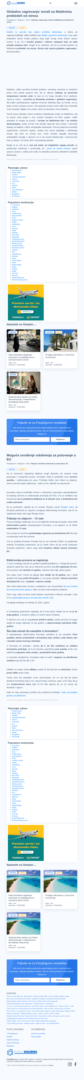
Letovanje (15, 185)
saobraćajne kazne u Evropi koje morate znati (37, 609)
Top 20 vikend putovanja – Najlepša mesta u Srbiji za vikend (26, 1036)
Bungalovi (15, 197)
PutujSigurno (11, 20)
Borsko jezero (17, 247)
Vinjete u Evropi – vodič (66, 1019)
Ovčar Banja (16, 264)
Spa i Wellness (17, 193)
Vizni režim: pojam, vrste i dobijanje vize (45, 1019)
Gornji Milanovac (18, 281)
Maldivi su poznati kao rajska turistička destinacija (34, 32)
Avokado (50, 1077)
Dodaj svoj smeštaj (38, 1046)
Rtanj (14, 234)
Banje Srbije (16, 176)
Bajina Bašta (17, 268)
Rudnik (14, 273)
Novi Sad (15, 238)
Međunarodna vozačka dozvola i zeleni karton (21, 1014)
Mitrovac (15, 260)
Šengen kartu (67, 512)
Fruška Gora (16, 217)
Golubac (15, 253)
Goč (13, 255)
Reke (14, 191)
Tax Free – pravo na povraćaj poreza (19, 1019)
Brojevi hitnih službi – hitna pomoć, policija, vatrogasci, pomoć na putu (48, 1029)
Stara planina (17, 219)
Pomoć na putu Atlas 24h (15, 1009)
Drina (14, 266)
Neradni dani (28, 1009)
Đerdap (15, 236)
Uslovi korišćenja (13, 1055)
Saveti (22, 335)
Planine (15, 189)
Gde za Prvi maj (12, 1021)
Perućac (15, 279)
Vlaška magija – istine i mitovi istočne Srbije (21, 1034)
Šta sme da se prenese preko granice (19, 1012)
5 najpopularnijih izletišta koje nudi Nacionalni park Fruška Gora (27, 1031)
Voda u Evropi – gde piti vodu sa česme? (58, 1021)
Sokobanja (16, 228)
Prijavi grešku (36, 1049)
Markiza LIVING (70, 1024)
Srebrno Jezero (18, 223)
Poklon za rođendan (13, 1026)
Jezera (14, 182)
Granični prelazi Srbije (40, 1009)
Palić (14, 221)
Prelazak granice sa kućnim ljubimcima (31, 1021)
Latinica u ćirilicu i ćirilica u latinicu (49, 1026)
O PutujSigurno (12, 1046)
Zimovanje (16, 200)
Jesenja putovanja (19, 180)
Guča (14, 262)
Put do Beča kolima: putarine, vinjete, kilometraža (48, 1024)
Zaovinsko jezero (18, 245)
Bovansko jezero (18, 251)
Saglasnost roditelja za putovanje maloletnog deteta (49, 1012)
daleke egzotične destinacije (58, 35)
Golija (14, 270)
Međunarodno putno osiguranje (47, 1014)
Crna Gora (16, 208)
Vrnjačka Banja (18, 249)
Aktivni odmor (17, 174)
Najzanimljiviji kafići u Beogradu (46, 1034)
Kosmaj (15, 232)
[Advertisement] (42, 71)
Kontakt (10, 1049)
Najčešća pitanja (13, 1052)
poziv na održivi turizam (59, 151)
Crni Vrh (15, 277)
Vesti (28, 20)
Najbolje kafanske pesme (29, 1026)
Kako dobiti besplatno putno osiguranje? (20, 1016)
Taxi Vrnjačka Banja (53, 1036)
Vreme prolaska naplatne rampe (59, 1009)
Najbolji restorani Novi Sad (15, 1029)
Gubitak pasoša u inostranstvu (44, 1016)
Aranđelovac (17, 258)
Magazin (21, 20)
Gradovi (15, 178)
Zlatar (14, 275)
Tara (13, 215)
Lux (13, 187)
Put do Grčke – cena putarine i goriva (19, 1024)
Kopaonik (15, 240)
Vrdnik (14, 225)
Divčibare (15, 213)
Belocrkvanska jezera (20, 283)
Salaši (14, 195)
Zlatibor (15, 211)
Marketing (10, 1058)
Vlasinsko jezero (18, 243)
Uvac (14, 230)
